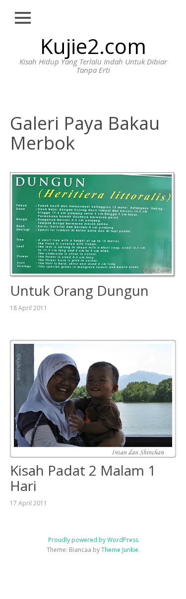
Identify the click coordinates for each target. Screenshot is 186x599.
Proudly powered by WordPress (93, 540)
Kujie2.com (93, 46)
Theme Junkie (119, 549)
